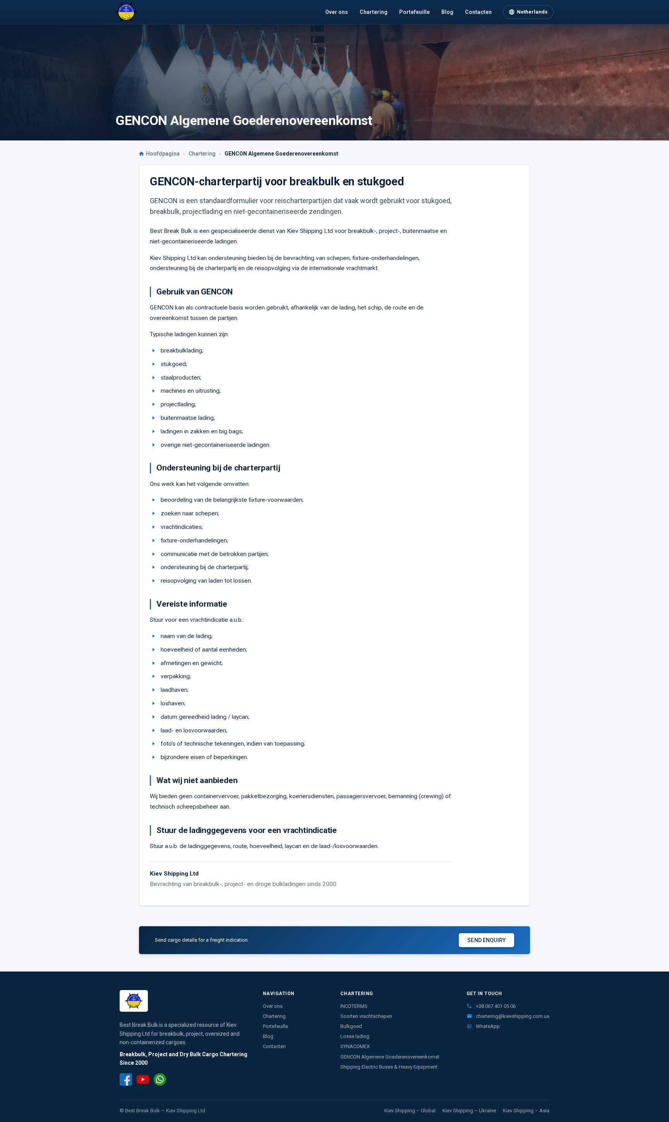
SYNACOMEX (355, 1046)
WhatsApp (487, 1026)
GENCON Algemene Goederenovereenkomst (389, 1057)
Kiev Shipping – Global (410, 1110)
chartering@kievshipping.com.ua (512, 1016)
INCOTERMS (353, 1006)
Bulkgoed (351, 1026)
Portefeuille (414, 12)
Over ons (336, 12)
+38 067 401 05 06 (495, 1006)
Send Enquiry (486, 940)
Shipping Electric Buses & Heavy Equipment (388, 1067)
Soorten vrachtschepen (366, 1016)
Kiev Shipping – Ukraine (469, 1110)
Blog (447, 12)
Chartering (374, 12)
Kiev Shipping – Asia (526, 1110)
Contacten (478, 12)
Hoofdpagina (163, 154)
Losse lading (354, 1036)
